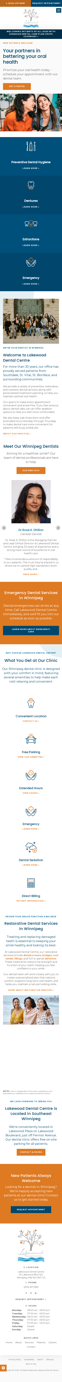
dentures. (51, 958)
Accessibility (29, 1359)
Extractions (31, 239)
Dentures (31, 201)
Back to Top (31, 1364)
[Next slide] (58, 527)
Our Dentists (30, 470)
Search (40, 1359)
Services (29, 1342)
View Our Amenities (30, 757)
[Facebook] (27, 1293)
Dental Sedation (31, 860)
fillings (18, 958)
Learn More (30, 168)
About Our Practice (16, 434)
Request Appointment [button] (46, 3)
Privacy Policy (15, 1359)
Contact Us (30, 721)
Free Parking (31, 752)
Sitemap (50, 1359)
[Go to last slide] (4, 527)
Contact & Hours (31, 1152)
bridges (47, 955)
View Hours (30, 793)
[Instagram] (31, 1293)
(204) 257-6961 (31, 1287)
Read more (30, 574)
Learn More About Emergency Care (31, 630)
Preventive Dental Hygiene (31, 162)
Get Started (17, 86)
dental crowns (32, 955)
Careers (52, 1342)
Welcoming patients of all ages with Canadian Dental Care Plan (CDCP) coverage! (31, 34)
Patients (41, 1342)
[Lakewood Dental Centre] (31, 26)
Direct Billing (31, 896)
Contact (31, 1347)
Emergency (31, 278)
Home (9, 1342)
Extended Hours (31, 788)
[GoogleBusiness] (35, 1293)
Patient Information (30, 901)
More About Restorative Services (30, 990)
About (18, 1342)
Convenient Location (31, 716)
